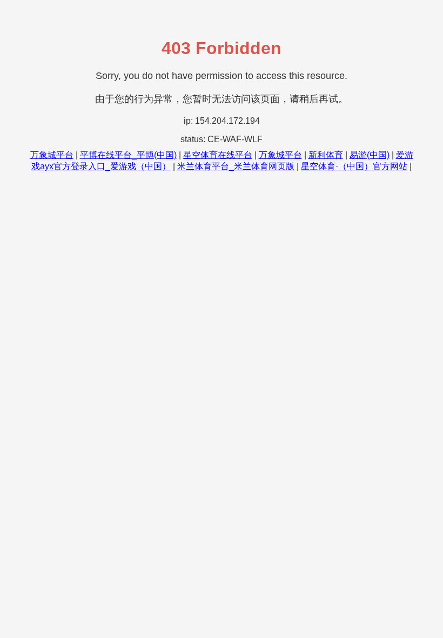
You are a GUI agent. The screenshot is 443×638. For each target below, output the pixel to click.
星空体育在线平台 (217, 155)
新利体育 (325, 155)
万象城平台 (51, 155)
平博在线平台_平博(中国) (128, 155)
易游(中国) (370, 155)
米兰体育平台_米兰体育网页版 (235, 166)
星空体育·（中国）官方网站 (354, 166)
